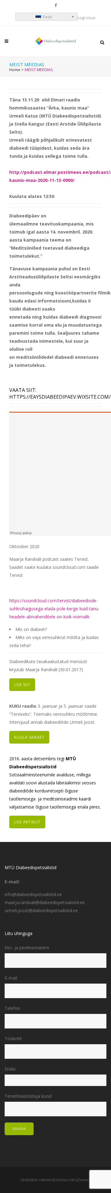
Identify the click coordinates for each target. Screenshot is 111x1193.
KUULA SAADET (29, 737)
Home (14, 69)
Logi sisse (86, 17)
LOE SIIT (22, 684)
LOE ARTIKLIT (27, 822)
